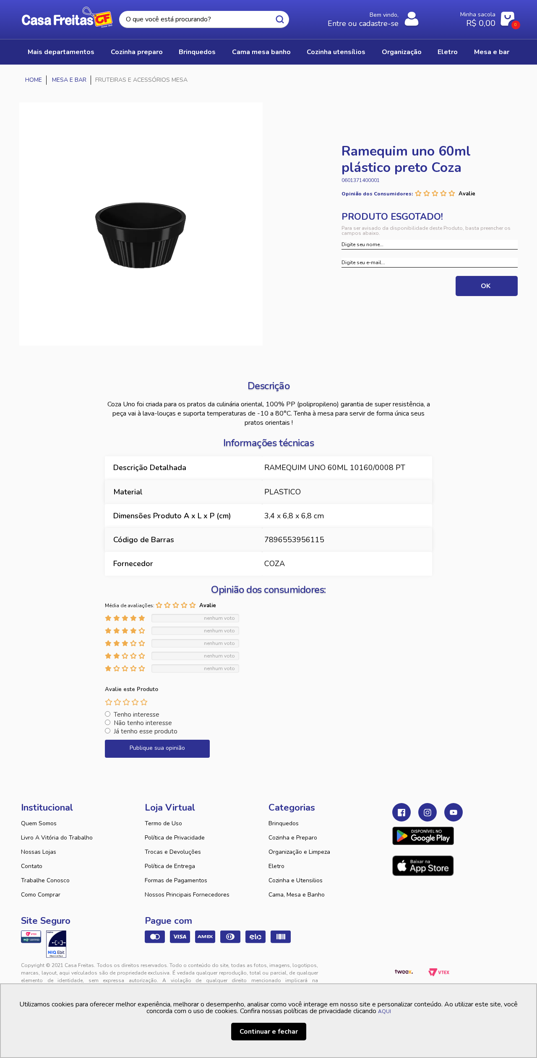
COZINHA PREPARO (137, 52)
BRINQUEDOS (197, 52)
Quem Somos (39, 823)
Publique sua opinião (157, 748)
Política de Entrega (170, 866)
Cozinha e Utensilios (295, 880)
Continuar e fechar (269, 1031)
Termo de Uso (163, 823)
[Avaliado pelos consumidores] (56, 944)
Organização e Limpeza (299, 852)
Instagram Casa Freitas (427, 812)
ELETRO (448, 52)
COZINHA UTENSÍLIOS (336, 52)
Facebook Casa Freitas (401, 812)
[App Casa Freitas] (423, 836)
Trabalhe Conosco (45, 880)
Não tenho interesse (143, 723)
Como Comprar (40, 895)
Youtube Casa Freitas (453, 812)
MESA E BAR (491, 52)
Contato (31, 866)
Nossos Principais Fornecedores (187, 895)
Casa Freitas (67, 17)
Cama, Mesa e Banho (296, 895)
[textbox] (204, 19)
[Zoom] (141, 224)
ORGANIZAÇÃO (402, 52)
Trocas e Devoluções (173, 852)
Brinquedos (283, 823)
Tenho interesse (136, 714)
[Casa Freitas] (34, 80)
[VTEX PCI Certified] (31, 937)
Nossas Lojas (38, 852)
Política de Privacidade (175, 838)
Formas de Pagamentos (176, 880)
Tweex (403, 972)
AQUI (384, 1011)
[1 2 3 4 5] (126, 702)
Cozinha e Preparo (292, 838)
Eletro (276, 866)
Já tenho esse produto (145, 731)
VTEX (438, 972)
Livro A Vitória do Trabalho (57, 838)
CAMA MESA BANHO (261, 52)
